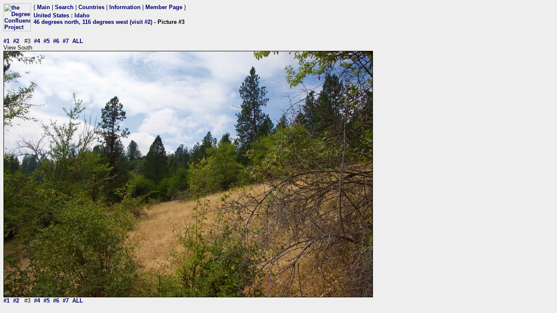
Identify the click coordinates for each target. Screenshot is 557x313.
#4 (37, 41)
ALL (77, 41)
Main (43, 7)
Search (64, 7)
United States (51, 15)
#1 (6, 41)
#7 (66, 41)
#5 (47, 41)
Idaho (82, 15)
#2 (16, 41)
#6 (56, 41)
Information (125, 7)
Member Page (163, 7)
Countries (91, 7)
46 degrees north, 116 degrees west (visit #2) (93, 22)
